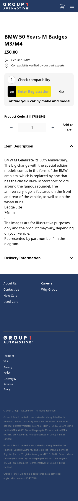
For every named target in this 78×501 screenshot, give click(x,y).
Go (61, 91)
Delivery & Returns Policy (9, 384)
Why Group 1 (50, 289)
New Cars (10, 295)
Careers (46, 283)
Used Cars (10, 302)
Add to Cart (68, 127)
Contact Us (11, 289)
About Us (10, 283)
